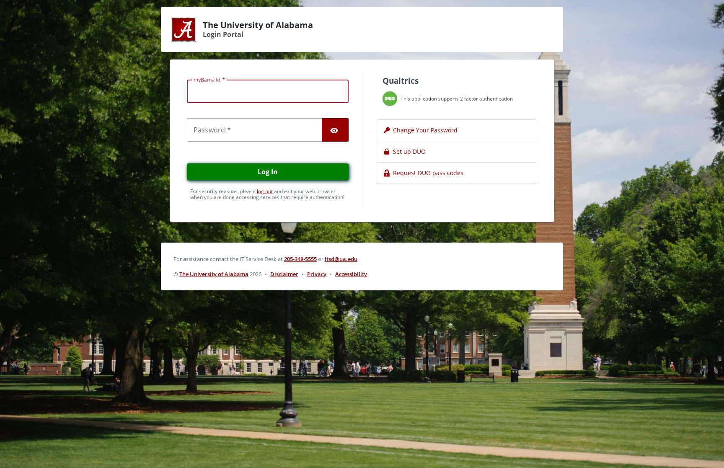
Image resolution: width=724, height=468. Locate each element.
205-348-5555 (300, 259)
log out (265, 191)
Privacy (316, 274)
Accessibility (351, 274)
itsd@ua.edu (341, 259)
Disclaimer (284, 274)
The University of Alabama (213, 274)
